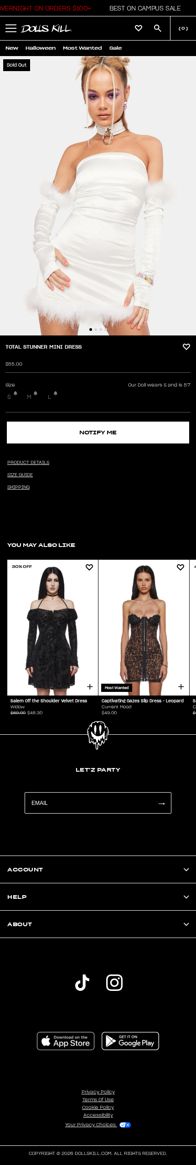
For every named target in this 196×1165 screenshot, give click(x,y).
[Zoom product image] (98, 195)
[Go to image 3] (100, 329)
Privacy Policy (98, 1092)
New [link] (11, 48)
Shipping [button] (18, 487)
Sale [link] (115, 48)
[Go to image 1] (90, 329)
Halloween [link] (41, 48)
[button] (142, 8)
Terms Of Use (98, 1100)
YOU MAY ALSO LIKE (41, 544)
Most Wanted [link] (82, 48)
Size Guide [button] (20, 475)
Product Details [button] (28, 462)
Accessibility (98, 1115)
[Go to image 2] (95, 329)
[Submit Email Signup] (161, 803)
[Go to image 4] (105, 329)
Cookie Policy (98, 1107)
